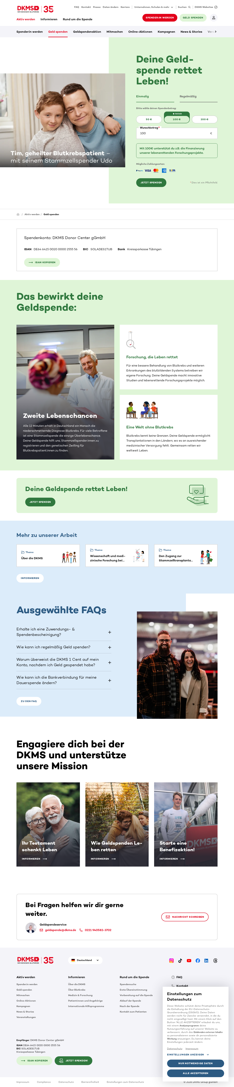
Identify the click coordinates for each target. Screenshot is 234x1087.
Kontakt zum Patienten (133, 1011)
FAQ (76, 7)
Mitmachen (115, 31)
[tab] (155, 96)
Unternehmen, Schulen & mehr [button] (151, 7)
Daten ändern (110, 7)
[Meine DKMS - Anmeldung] (214, 18)
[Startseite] (18, 214)
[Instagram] (171, 960)
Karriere (125, 7)
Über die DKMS (76, 984)
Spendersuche (128, 984)
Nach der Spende (129, 1006)
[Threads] (215, 960)
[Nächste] (209, 31)
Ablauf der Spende (130, 1000)
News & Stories (191, 31)
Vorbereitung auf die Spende (136, 995)
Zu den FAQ (29, 701)
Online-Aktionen (140, 31)
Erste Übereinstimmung (133, 989)
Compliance (44, 1082)
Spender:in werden (29, 31)
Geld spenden (58, 31)
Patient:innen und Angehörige (85, 1000)
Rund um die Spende (77, 19)
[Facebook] (198, 960)
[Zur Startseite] (35, 9)
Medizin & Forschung (80, 995)
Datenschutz (66, 1082)
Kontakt (86, 7)
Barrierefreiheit (90, 1082)
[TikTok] (180, 960)
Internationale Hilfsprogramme (86, 1006)
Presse (97, 7)
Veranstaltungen (26, 1017)
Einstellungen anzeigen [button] (185, 1054)
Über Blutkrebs (76, 989)
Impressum (22, 1082)
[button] (155, 96)
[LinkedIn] (206, 960)
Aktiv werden (25, 19)
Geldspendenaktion (87, 31)
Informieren (49, 19)
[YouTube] (189, 960)
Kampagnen (166, 31)
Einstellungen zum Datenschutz (125, 1082)
